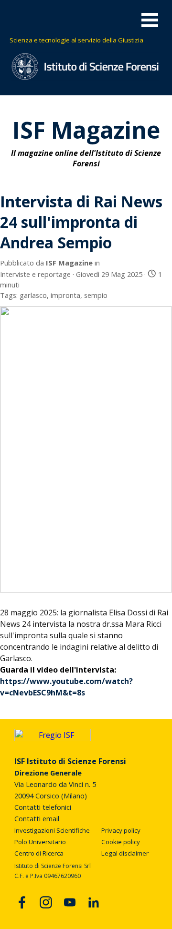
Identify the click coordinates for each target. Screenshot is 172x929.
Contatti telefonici (42, 807)
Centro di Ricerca (39, 853)
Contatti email (36, 818)
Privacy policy (120, 830)
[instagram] (46, 902)
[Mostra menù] (150, 20)
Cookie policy (120, 841)
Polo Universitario (40, 841)
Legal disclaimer (125, 853)
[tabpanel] (86, 39)
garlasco (33, 295)
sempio (96, 295)
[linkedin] (94, 902)
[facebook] (22, 902)
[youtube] (70, 902)
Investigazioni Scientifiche (52, 830)
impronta (65, 295)
